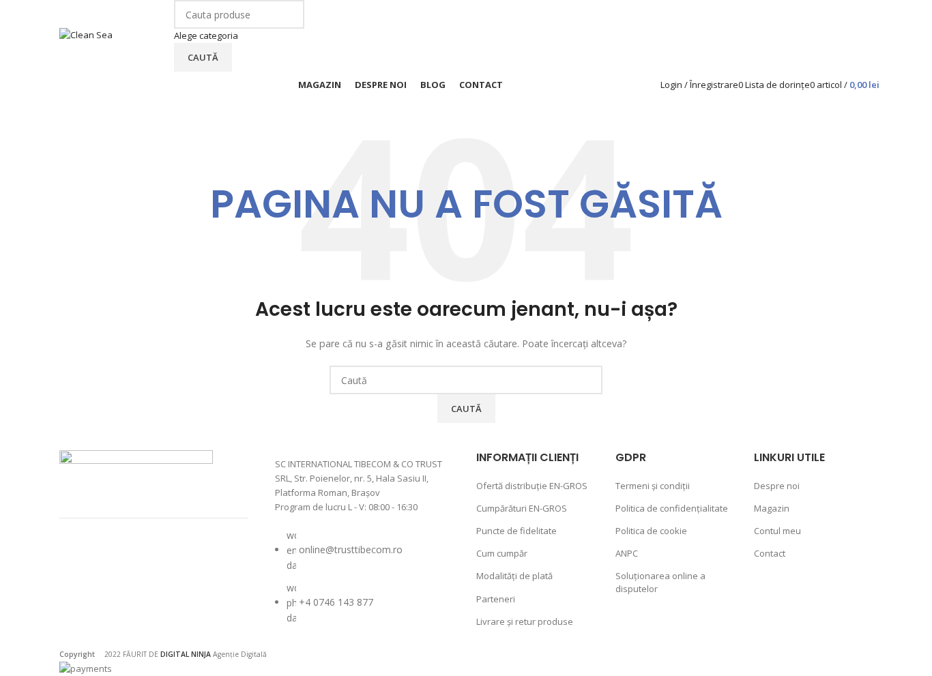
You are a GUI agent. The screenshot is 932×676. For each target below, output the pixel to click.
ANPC (626, 553)
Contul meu (777, 531)
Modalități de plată (514, 576)
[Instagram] (119, 563)
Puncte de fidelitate (516, 531)
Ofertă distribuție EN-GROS (531, 486)
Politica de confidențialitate (671, 508)
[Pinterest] (192, 563)
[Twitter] (156, 563)
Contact (769, 553)
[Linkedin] (83, 600)
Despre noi (777, 486)
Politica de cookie (651, 531)
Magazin (771, 508)
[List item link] (362, 584)
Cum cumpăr (501, 553)
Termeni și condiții (652, 486)
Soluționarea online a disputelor (660, 582)
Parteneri (495, 599)
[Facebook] (83, 563)
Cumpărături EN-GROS (521, 508)
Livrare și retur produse (524, 621)
